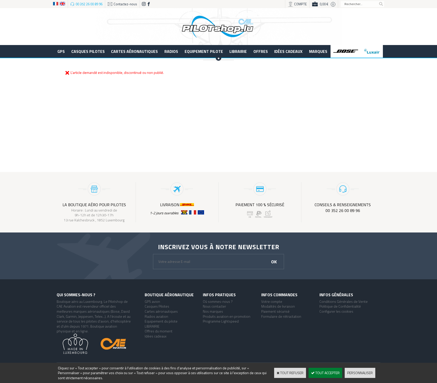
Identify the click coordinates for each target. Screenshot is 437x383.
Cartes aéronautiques (134, 51)
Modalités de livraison (278, 306)
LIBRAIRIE (238, 51)
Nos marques (213, 311)
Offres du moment (158, 331)
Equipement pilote (204, 51)
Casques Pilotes (88, 51)
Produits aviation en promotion (226, 316)
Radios (171, 51)
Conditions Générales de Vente (343, 301)
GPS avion (152, 301)
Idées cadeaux (288, 51)
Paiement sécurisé (275, 311)
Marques (318, 51)
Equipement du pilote (161, 321)
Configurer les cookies (336, 311)
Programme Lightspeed (221, 321)
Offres (260, 51)
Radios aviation (156, 316)
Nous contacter (214, 306)
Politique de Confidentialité (340, 306)
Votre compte (271, 301)
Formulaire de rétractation (281, 316)
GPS (61, 51)
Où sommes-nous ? (218, 301)
